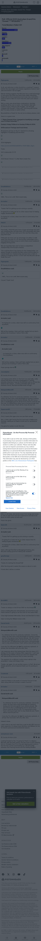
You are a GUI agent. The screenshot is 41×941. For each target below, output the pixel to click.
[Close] (37, 433)
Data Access (20, 508)
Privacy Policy (31, 508)
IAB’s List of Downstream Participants (23, 460)
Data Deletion (10, 508)
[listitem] (20, 466)
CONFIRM (12, 501)
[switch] (33, 471)
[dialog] (20, 470)
